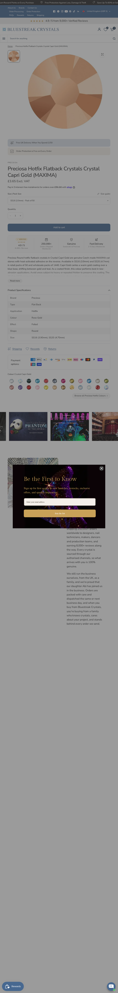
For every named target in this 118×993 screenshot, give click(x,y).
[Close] (101, 468)
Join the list (60, 513)
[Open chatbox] (111, 986)
